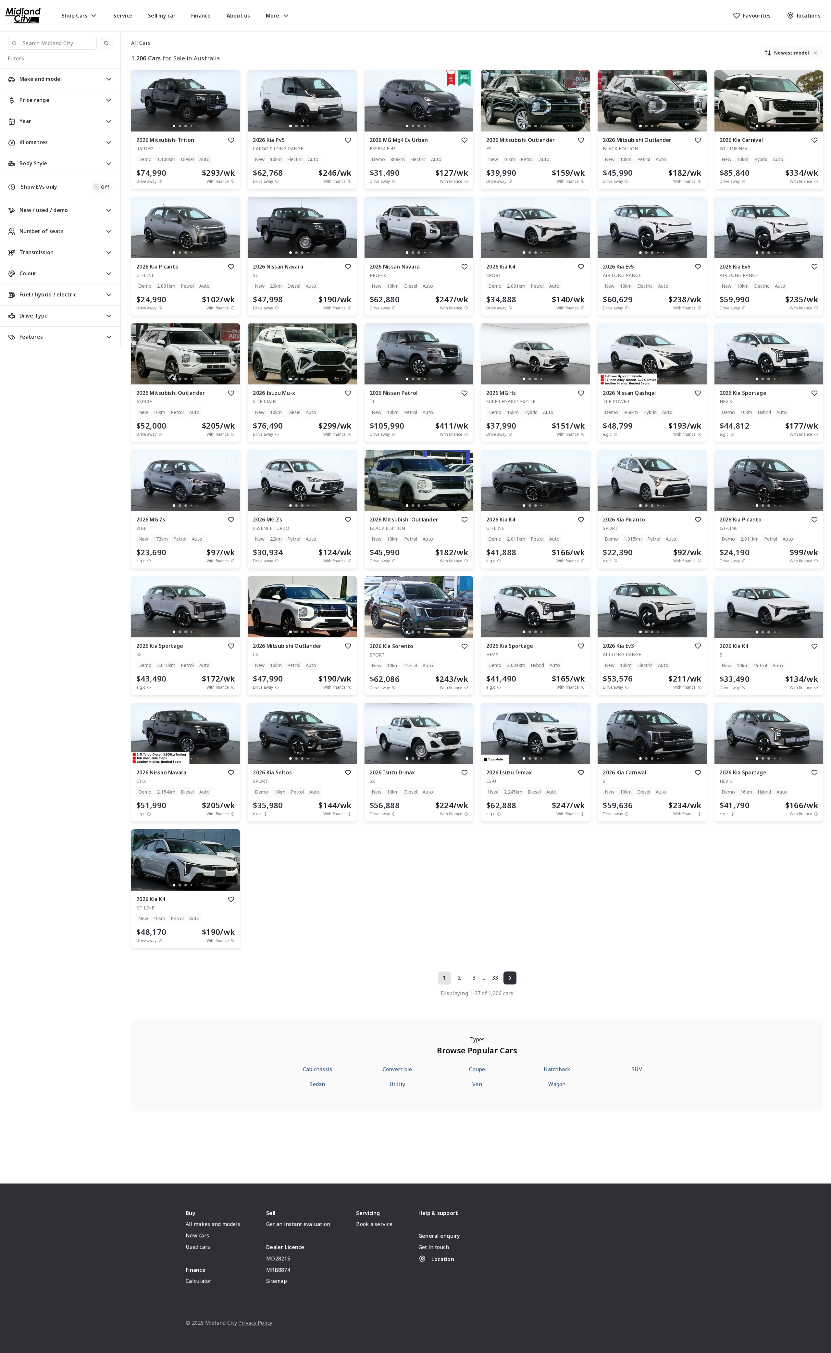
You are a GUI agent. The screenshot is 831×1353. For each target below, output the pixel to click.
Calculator (199, 1280)
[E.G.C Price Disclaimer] (615, 434)
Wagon (556, 1084)
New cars (197, 1235)
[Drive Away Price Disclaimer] (160, 181)
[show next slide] (230, 106)
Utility (397, 1084)
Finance (201, 15)
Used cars (198, 1246)
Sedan (317, 1084)
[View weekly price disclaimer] (233, 181)
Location (442, 1259)
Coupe (477, 1069)
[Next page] (509, 977)
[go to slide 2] (179, 126)
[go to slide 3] (185, 126)
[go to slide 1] (174, 126)
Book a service (374, 1224)
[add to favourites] (231, 140)
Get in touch (433, 1247)
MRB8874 (278, 1269)
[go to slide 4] (191, 126)
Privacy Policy (255, 1322)
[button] (106, 43)
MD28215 (278, 1258)
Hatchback (557, 1069)
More (272, 15)
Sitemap (276, 1280)
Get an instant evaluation (298, 1224)
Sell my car (162, 15)
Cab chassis (317, 1069)
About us (238, 15)
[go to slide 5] (197, 126)
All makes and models (213, 1224)
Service (122, 15)
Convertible (397, 1069)
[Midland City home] (23, 15)
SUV (637, 1069)
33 (495, 977)
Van (477, 1084)
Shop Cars (74, 15)
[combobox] (52, 43)
